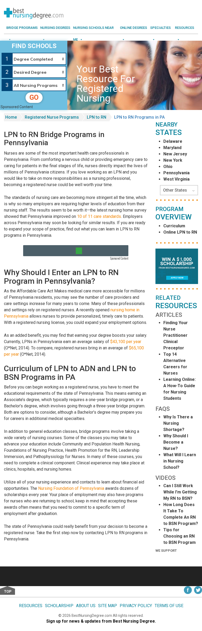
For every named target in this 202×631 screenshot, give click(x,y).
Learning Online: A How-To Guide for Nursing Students (179, 389)
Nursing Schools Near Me (93, 30)
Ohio (168, 166)
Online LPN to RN (180, 232)
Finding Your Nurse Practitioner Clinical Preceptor (175, 335)
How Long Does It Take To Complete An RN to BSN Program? (180, 514)
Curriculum (174, 225)
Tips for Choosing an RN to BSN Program (179, 536)
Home (11, 117)
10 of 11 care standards (99, 216)
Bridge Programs (22, 28)
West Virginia (176, 179)
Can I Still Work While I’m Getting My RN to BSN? (180, 492)
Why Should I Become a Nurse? (175, 442)
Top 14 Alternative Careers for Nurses (175, 364)
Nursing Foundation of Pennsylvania (71, 488)
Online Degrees (133, 28)
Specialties (160, 28)
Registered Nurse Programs (52, 117)
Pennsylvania (176, 172)
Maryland (172, 147)
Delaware (172, 141)
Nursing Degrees (55, 28)
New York (172, 160)
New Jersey (175, 153)
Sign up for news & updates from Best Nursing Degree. (101, 621)
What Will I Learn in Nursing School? (179, 461)
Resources (184, 28)
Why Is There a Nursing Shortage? (178, 423)
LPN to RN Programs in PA (139, 117)
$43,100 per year (125, 341)
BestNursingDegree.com (92, 615)
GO (34, 97)
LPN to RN (96, 117)
